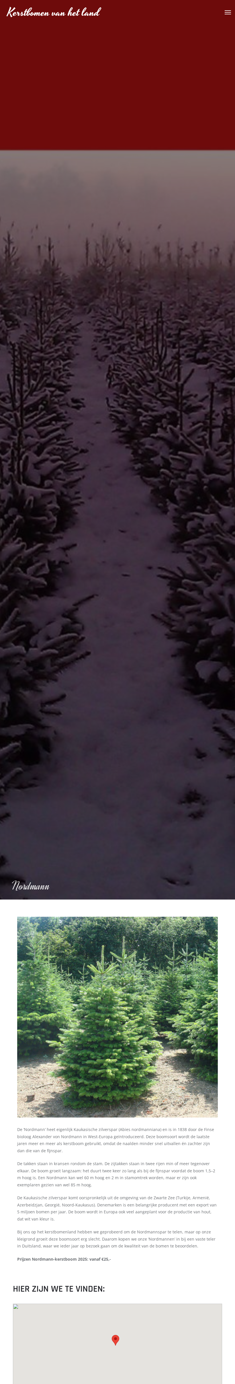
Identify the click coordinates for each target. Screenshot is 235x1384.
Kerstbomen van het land (53, 12)
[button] (115, 1340)
